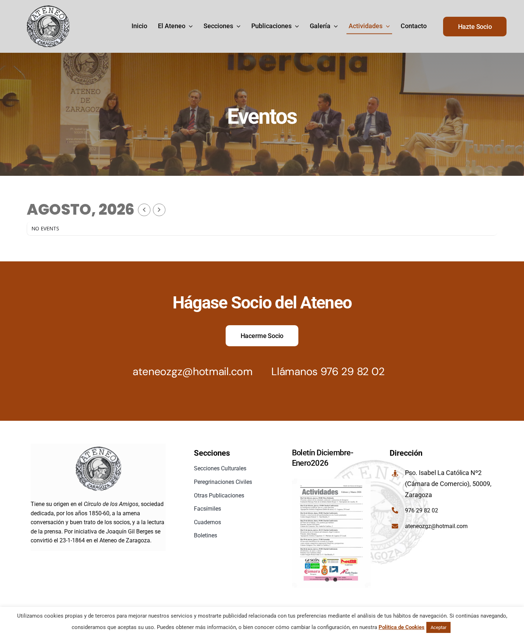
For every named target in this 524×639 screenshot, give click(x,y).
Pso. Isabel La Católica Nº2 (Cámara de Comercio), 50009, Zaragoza (448, 483)
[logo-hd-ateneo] (48, 8)
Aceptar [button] (438, 627)
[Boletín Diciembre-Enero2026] (331, 533)
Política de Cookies (402, 627)
